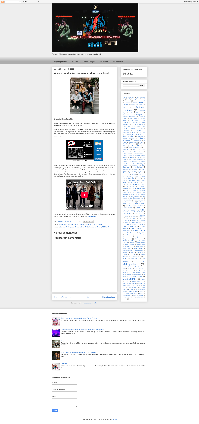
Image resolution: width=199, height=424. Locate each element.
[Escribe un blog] (86, 221)
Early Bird (125, 144)
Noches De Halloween (138, 220)
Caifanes (135, 122)
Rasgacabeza (127, 239)
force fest (132, 287)
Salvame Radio (139, 250)
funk (132, 289)
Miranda (133, 216)
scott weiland (126, 295)
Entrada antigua (108, 297)
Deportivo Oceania (134, 134)
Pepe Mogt (126, 230)
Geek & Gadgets (89, 62)
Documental (137, 140)
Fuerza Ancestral (137, 163)
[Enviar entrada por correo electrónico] (79, 221)
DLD (133, 132)
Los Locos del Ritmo (129, 202)
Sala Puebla (138, 248)
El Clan (125, 146)
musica (100, 224)
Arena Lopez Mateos (137, 104)
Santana (125, 252)
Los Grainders (139, 200)
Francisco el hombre (130, 161)
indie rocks (132, 291)
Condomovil (126, 130)
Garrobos (135, 165)
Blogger (114, 419)
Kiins (138, 177)
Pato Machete (137, 228)
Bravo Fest (133, 118)
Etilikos (141, 151)
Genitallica (138, 167)
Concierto (89, 224)
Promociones (118, 62)
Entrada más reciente (62, 297)
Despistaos (140, 136)
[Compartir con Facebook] (90, 221)
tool (130, 299)
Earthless (133, 144)
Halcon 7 (136, 169)
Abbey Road (135, 99)
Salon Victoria (127, 250)
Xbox (126, 281)
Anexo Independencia (139, 101)
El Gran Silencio (135, 148)
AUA (128, 99)
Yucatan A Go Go (137, 281)
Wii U (143, 279)
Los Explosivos (127, 200)
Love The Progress (131, 205)
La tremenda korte (138, 188)
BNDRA (131, 113)
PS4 (141, 224)
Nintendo (126, 220)
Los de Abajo (140, 204)
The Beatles (139, 269)
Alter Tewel (128, 101)
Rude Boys (139, 246)
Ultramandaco (137, 274)
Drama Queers (133, 142)
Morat (96, 224)
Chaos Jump (126, 126)
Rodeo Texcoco (129, 244)
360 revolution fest (128, 97)
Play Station (142, 233)
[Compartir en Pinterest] (92, 221)
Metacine (125, 216)
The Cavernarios (128, 271)
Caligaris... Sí (65, 364)
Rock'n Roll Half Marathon (137, 242)
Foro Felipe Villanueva (136, 159)
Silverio (125, 254)
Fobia (132, 157)
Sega (131, 252)
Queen (139, 237)
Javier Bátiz (126, 175)
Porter (129, 235)
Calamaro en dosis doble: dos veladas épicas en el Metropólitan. (82, 329)
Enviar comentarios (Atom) (89, 303)
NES (141, 218)
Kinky (138, 178)
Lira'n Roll (136, 192)
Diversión (104, 62)
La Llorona (130, 186)
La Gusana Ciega (138, 184)
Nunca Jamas (136, 222)
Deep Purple (141, 132)
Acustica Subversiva (66, 224)
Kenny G (125, 177)
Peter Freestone (131, 233)
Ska (133, 254)
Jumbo (141, 175)
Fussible (125, 165)
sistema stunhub (138, 295)
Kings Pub (131, 178)
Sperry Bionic (137, 256)
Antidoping (127, 102)
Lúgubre (133, 210)
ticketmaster (92, 216)
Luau (141, 205)
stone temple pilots (128, 297)
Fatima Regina (127, 153)
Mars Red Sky (138, 212)
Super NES (134, 258)
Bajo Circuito (127, 114)
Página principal (60, 62)
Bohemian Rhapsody (129, 116)
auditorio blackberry (129, 283)
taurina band (139, 297)
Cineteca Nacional (136, 128)
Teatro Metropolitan (134, 263)
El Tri (134, 152)
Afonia (143, 99)
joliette (141, 291)
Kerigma (132, 177)
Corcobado (126, 132)
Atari (124, 107)
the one (125, 299)
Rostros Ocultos (140, 244)
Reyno (132, 241)
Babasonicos (139, 113)
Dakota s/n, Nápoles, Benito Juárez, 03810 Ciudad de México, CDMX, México (86, 227)
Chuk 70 (136, 126)
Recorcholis (138, 239)
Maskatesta (127, 214)
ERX (141, 142)
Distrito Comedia (128, 138)
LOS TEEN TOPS (134, 182)
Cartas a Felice (138, 124)
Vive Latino (129, 278)
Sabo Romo (126, 248)
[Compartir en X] (88, 221)
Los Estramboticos (136, 198)
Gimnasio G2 (126, 169)
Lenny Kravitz (131, 190)
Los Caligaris (135, 196)
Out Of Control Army (134, 223)
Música (75, 62)
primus (141, 293)
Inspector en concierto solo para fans (73, 341)
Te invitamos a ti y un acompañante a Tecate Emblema (79, 318)
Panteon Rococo (129, 226)
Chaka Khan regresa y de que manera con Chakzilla (78, 352)
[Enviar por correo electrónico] (84, 221)
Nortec (127, 222)
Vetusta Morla (136, 276)
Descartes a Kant (128, 136)
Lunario (139, 208)
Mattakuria (139, 214)
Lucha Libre (127, 208)
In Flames (140, 173)
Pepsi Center (139, 230)
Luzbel (124, 210)
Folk (138, 157)
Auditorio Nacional (79, 224)
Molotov (142, 216)
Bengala (139, 115)
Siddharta (139, 252)
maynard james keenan (129, 293)
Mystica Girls (131, 218)
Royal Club (129, 246)
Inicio (87, 297)
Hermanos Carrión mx (129, 173)
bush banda (136, 285)
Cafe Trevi (134, 120)
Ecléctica (140, 144)
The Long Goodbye (134, 272)
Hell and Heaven (136, 171)
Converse (138, 130)
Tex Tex (130, 269)
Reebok (125, 240)
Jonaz (134, 175)
